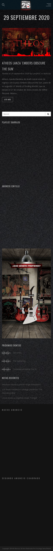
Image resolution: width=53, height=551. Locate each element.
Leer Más (7, 99)
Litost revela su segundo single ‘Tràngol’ (19, 398)
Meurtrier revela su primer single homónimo (21, 384)
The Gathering (19, 361)
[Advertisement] (26, 217)
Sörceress (17, 352)
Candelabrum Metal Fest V (24, 369)
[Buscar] (48, 114)
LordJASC (36, 73)
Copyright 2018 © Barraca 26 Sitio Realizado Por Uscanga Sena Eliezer (26, 548)
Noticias (47, 73)
